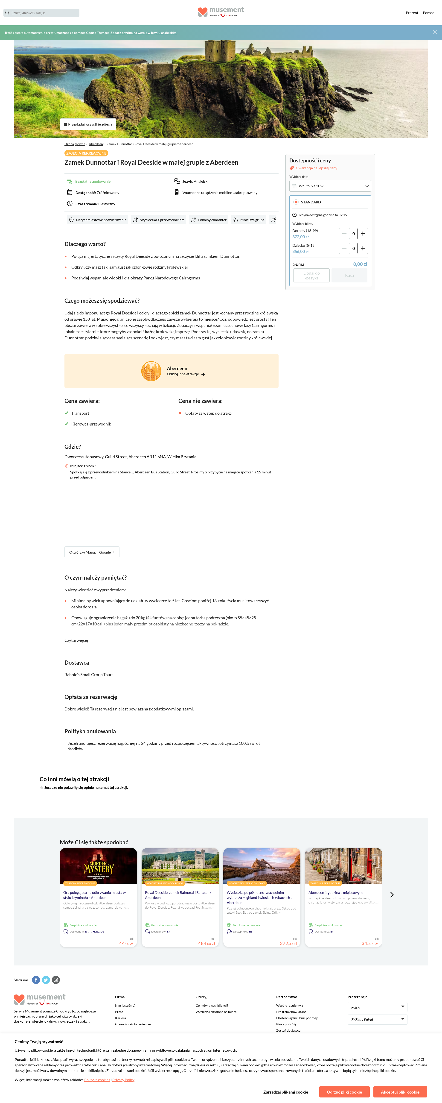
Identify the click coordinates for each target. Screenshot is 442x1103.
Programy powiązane (291, 1012)
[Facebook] (35, 980)
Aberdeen (96, 144)
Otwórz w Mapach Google (90, 552)
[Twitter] (45, 980)
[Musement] (221, 12)
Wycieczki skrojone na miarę (216, 1012)
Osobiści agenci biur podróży (297, 1018)
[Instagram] (55, 980)
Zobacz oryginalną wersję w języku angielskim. (143, 33)
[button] (330, 201)
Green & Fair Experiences (133, 1024)
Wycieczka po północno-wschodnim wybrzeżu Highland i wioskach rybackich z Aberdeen (259, 897)
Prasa (119, 1012)
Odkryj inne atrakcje (183, 374)
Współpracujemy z (289, 1005)
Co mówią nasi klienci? (212, 1005)
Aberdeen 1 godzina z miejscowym (335, 892)
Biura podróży (286, 1024)
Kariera (120, 1018)
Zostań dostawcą (288, 1030)
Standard (311, 202)
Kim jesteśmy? (125, 1005)
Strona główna (74, 144)
